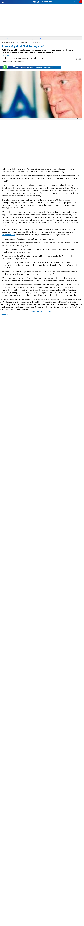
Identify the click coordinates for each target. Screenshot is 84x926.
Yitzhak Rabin (18, 61)
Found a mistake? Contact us (41, 311)
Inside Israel (7, 61)
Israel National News (8, 42)
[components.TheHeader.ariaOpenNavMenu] (13, 2)
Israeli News (19, 42)
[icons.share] (80, 1)
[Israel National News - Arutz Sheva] (42, 2)
